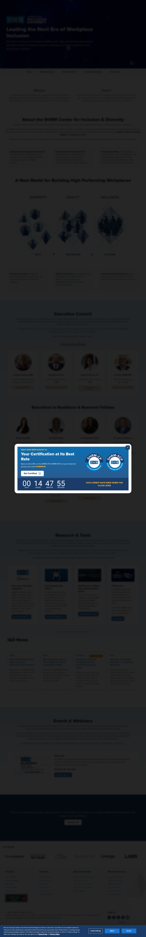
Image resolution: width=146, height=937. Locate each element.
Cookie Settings (95, 931)
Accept (129, 931)
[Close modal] (128, 447)
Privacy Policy (55, 934)
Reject (112, 931)
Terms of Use (42, 934)
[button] (32, 473)
